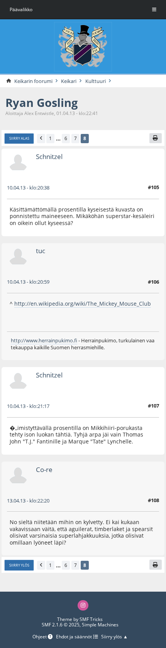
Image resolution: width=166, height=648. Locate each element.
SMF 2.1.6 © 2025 (61, 624)
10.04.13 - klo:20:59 (28, 281)
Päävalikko (21, 9)
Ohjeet (40, 637)
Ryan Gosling (41, 102)
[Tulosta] (155, 138)
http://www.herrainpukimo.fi (44, 340)
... (58, 138)
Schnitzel (49, 156)
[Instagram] (83, 605)
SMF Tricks (91, 619)
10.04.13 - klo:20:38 (28, 187)
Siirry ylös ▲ (114, 637)
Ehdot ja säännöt (74, 637)
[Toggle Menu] (154, 9)
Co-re (44, 469)
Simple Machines (100, 624)
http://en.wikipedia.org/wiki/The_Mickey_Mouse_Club (82, 303)
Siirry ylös (19, 565)
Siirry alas (19, 138)
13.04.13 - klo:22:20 (28, 500)
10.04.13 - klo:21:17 (28, 406)
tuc (40, 250)
